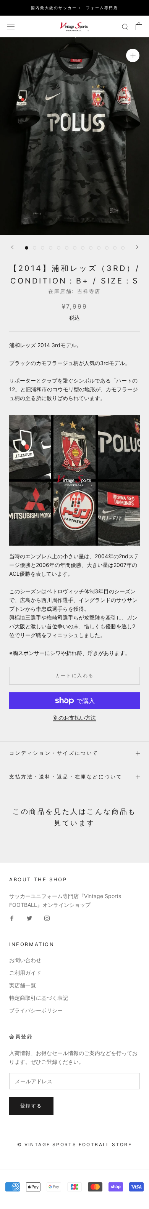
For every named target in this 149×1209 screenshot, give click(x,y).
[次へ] (137, 247)
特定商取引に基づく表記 (38, 997)
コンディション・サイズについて (54, 753)
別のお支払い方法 (74, 717)
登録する (31, 1105)
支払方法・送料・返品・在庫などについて (65, 776)
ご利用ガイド (25, 972)
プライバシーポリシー (36, 1010)
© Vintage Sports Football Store (74, 1144)
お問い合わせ (25, 960)
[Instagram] (47, 917)
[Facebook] (12, 917)
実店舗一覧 (22, 985)
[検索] (125, 26)
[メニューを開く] (11, 26)
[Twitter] (29, 917)
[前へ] (12, 247)
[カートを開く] (139, 26)
